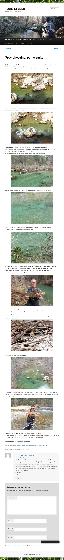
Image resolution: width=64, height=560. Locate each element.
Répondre (19, 478)
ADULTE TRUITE (42, 39)
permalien (45, 445)
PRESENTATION (9, 39)
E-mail (10, 529)
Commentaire (12, 497)
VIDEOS (23, 43)
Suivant (56, 48)
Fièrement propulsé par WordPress (32, 554)
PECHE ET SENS (15, 9)
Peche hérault (21, 445)
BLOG (17, 43)
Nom (10, 520)
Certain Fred (31, 455)
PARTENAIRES (9, 43)
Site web (10, 537)
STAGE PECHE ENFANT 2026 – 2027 (25, 39)
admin (28, 445)
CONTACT (30, 43)
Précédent (8, 48)
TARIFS (50, 39)
